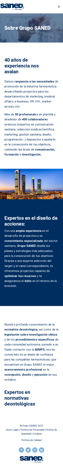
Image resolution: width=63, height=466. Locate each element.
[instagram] (35, 450)
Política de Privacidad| (32, 429)
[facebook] (21, 450)
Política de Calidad (31, 440)
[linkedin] (41, 450)
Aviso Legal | (13, 429)
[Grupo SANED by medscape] (12, 4)
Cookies (37, 433)
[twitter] (28, 450)
